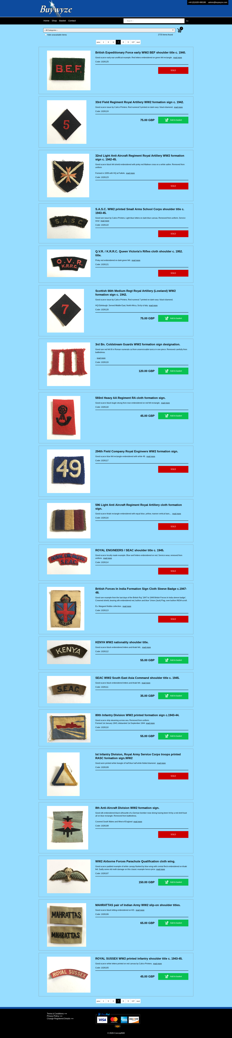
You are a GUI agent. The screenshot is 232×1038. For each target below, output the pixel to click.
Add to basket (176, 120)
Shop (54, 20)
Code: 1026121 (102, 264)
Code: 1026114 (102, 562)
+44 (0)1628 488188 (197, 2)
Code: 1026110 (102, 727)
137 (133, 42)
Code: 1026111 (101, 687)
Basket (62, 20)
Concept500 (119, 1033)
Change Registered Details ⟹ (60, 1019)
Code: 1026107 (102, 873)
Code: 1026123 (102, 177)
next (138, 42)
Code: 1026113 (102, 610)
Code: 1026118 (102, 407)
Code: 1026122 (102, 225)
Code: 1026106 (102, 914)
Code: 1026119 (102, 362)
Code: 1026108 (102, 826)
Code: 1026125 (102, 62)
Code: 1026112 (102, 651)
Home (46, 20)
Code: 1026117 (102, 461)
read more (177, 58)
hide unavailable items (57, 35)
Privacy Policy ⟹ (54, 1016)
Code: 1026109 (102, 767)
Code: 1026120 (102, 310)
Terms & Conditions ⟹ (57, 1014)
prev (98, 42)
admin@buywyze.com (217, 2)
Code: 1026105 (102, 968)
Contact (72, 20)
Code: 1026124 (102, 111)
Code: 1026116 (102, 518)
